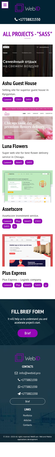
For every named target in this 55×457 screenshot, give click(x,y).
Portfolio (27, 415)
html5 (19, 162)
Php (18, 221)
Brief (28, 333)
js (36, 99)
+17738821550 (29, 19)
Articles (27, 420)
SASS (28, 99)
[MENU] (5, 5)
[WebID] (27, 8)
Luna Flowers (15, 145)
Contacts (27, 424)
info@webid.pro (29, 373)
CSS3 (18, 99)
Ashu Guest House (19, 83)
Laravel (7, 99)
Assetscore (12, 208)
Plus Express (14, 272)
